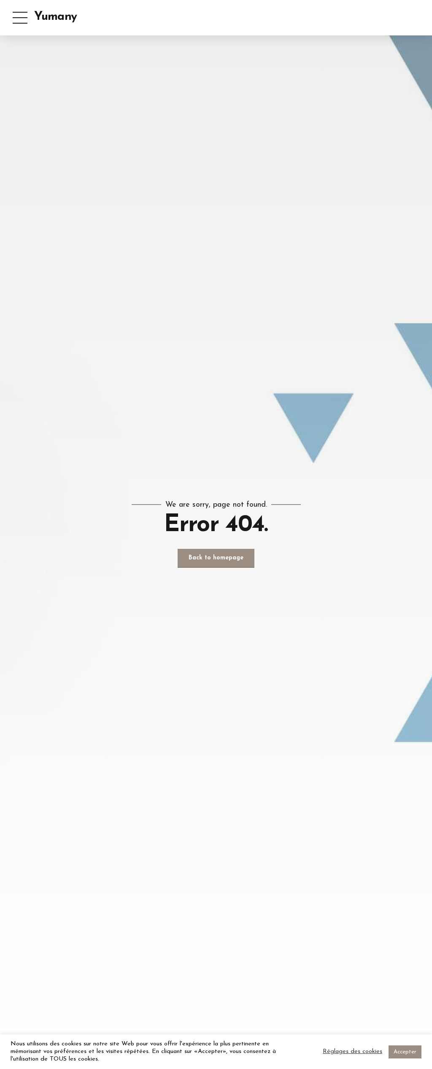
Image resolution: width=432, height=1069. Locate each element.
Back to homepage (216, 558)
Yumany (55, 17)
